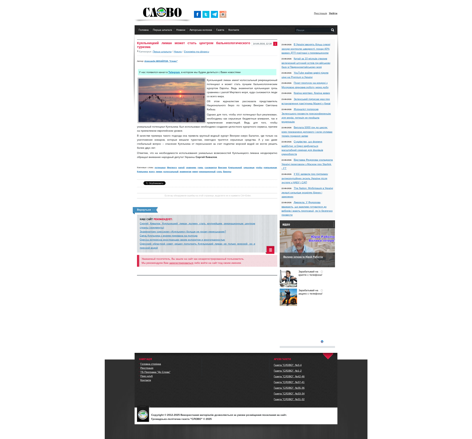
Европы (227, 171)
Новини (180, 29)
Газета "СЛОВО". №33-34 (289, 393)
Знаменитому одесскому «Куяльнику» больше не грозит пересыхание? (183, 231)
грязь (200, 167)
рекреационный (207, 171)
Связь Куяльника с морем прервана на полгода (168, 235)
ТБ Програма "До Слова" (155, 372)
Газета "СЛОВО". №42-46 (289, 376)
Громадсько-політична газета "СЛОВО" (163, 12)
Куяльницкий (235, 167)
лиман (159, 171)
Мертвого (172, 167)
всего (152, 171)
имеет (195, 171)
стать (219, 171)
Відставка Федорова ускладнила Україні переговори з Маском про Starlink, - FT (307, 164)
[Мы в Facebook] (198, 14)
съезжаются (211, 167)
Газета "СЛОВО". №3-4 (288, 365)
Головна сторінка (150, 363)
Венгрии (222, 167)
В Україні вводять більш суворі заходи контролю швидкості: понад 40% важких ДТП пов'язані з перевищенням (306, 48)
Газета (220, 29)
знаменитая (185, 171)
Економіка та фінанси (196, 51)
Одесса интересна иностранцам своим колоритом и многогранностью (182, 239)
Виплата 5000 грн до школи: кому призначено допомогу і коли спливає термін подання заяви (307, 131)
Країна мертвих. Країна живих (312, 92)
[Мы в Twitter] (206, 14)
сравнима (191, 167)
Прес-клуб (146, 376)
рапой (181, 167)
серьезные (249, 167)
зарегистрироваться (181, 262)
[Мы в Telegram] (215, 14)
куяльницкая (270, 167)
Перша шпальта (162, 29)
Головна (144, 29)
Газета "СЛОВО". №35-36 (289, 387)
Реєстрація (320, 13)
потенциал (160, 167)
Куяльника (142, 171)
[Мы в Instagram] (223, 14)
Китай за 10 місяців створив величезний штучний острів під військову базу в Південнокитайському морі (306, 62)
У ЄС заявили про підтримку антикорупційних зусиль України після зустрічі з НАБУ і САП (305, 178)
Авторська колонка (201, 29)
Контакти (233, 29)
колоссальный (170, 171)
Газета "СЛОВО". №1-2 (288, 370)
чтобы (259, 167)
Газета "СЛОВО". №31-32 (289, 399)
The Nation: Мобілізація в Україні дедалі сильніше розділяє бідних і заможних (307, 192)
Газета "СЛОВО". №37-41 (289, 382)
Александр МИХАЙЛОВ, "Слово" (161, 61)
